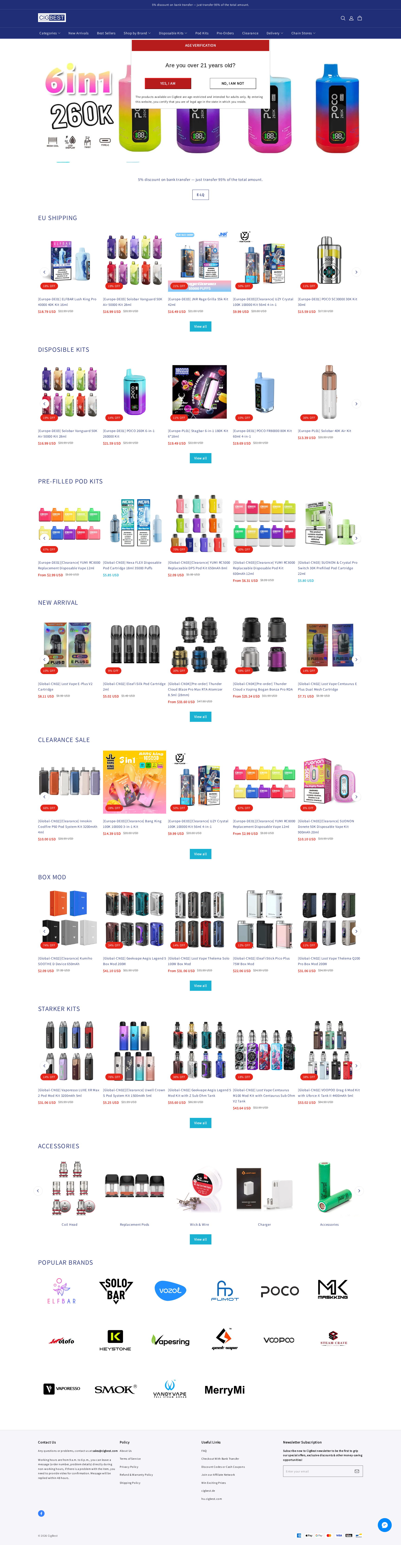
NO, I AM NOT (233, 83)
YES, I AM (167, 83)
